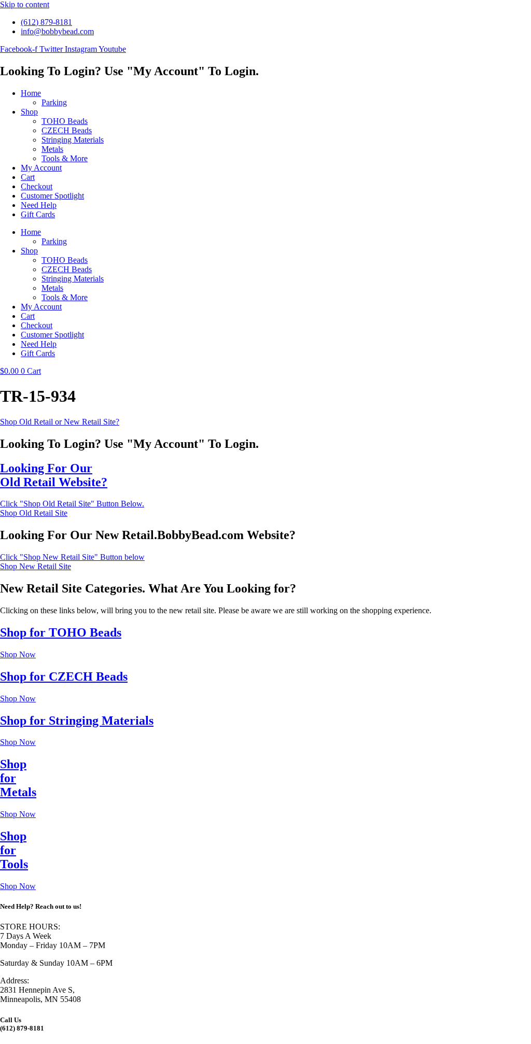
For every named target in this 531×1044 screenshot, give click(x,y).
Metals (52, 149)
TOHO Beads (64, 121)
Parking (54, 102)
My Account (41, 167)
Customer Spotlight (52, 195)
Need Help (39, 205)
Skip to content (24, 4)
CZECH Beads (66, 130)
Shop (29, 111)
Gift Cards (38, 214)
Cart (28, 177)
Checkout (36, 186)
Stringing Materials (72, 139)
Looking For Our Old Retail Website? (53, 475)
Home (31, 93)
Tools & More (64, 158)
